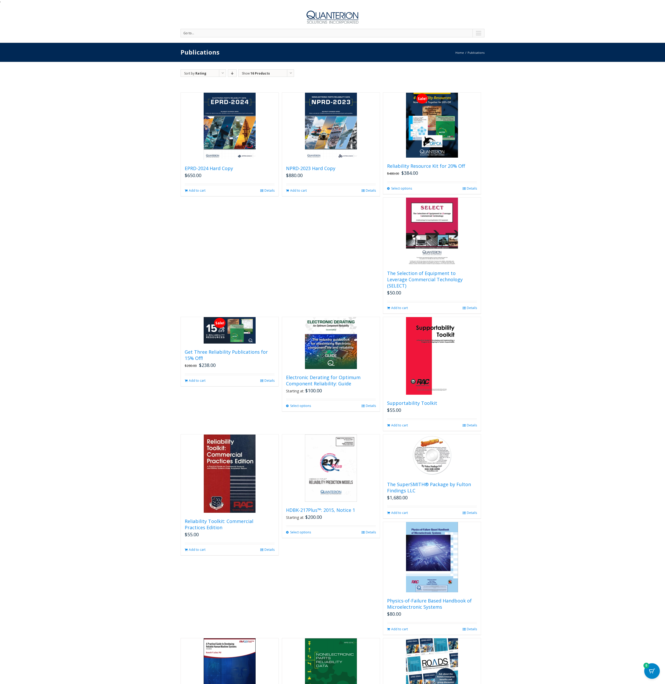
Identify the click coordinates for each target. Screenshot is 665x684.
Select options (401, 188)
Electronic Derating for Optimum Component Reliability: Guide (323, 380)
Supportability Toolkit (412, 403)
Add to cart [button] (197, 190)
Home (459, 53)
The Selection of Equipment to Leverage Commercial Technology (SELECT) (425, 279)
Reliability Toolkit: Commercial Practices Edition (219, 524)
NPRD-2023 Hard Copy (310, 168)
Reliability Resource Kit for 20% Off (426, 166)
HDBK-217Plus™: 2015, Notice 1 (320, 510)
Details (269, 190)
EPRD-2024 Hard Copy (209, 168)
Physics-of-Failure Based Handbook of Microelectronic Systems (429, 604)
